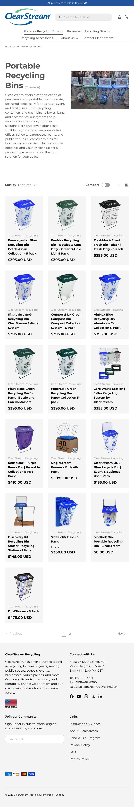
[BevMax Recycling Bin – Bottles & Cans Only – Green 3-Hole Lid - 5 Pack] (67, 215)
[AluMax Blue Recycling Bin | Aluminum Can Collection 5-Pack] (110, 289)
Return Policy (79, 759)
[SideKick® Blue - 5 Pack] (67, 512)
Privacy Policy (80, 745)
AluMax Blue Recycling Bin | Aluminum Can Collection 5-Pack (107, 321)
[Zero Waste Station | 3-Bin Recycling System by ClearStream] (110, 363)
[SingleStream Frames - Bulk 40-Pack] (67, 438)
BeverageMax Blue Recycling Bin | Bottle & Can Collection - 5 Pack (22, 247)
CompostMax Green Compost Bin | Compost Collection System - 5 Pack (66, 321)
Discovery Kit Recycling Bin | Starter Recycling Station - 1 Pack (21, 543)
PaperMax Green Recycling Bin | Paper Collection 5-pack (65, 395)
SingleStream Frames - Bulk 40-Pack (64, 467)
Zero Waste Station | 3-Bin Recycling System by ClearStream (109, 395)
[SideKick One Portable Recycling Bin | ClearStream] (110, 512)
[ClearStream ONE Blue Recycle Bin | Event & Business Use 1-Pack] (110, 438)
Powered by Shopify (52, 794)
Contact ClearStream (98, 38)
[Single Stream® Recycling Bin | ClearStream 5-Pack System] (24, 289)
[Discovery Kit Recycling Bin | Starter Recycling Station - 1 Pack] (24, 512)
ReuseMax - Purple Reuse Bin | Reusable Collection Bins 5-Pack (24, 469)
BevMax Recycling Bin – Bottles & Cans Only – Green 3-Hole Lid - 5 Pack (66, 247)
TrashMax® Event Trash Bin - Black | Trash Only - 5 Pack (108, 245)
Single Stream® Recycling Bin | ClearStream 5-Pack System (23, 321)
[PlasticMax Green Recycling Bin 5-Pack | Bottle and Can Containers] (24, 363)
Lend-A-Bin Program (85, 738)
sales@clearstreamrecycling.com (94, 687)
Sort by (10, 185)
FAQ (73, 752)
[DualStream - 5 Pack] (24, 586)
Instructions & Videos (85, 724)
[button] (126, 17)
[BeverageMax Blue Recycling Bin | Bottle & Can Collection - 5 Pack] (24, 215)
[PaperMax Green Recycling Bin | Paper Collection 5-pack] (67, 363)
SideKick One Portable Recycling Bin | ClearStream (108, 541)
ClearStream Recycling (27, 794)
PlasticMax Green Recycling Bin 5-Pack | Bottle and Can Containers (21, 395)
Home (8, 47)
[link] (33, 633)
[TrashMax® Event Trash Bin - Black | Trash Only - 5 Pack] (110, 215)
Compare (92, 185)
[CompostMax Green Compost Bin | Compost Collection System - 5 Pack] (67, 289)
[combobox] (83, 17)
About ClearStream (84, 731)
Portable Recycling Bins (29, 47)
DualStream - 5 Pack (23, 611)
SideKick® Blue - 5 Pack (65, 539)
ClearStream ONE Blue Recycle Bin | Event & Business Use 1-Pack (107, 469)
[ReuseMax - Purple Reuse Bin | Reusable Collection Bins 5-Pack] (24, 438)
